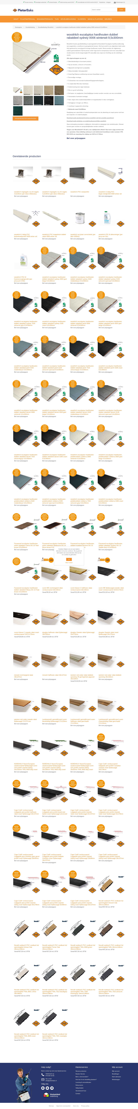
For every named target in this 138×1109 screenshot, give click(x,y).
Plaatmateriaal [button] (27, 19)
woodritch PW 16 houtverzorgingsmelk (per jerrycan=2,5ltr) (23, 279)
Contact (78, 1093)
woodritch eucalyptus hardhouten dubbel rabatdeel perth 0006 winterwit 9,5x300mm (82, 323)
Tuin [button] (57, 19)
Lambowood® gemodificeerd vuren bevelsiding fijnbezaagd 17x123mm (54, 720)
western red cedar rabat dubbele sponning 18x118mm (110, 676)
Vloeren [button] (82, 19)
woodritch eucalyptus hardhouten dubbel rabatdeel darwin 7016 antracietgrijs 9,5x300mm (25, 456)
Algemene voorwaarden (63, 1106)
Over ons (76, 1106)
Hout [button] (16, 19)
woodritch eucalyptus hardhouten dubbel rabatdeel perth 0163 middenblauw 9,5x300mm (25, 368)
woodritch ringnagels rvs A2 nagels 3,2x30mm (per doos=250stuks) (54, 193)
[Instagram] (47, 1088)
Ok (69, 559)
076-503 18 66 (50, 1075)
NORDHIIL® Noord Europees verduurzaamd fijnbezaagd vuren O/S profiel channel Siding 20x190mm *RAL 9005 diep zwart (54, 766)
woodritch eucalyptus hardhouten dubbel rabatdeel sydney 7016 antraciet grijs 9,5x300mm (25, 323)
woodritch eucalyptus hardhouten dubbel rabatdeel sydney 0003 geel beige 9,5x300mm (54, 279)
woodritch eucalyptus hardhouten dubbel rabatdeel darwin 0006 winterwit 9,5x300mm (25, 412)
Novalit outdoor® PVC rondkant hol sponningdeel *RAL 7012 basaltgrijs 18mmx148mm (54, 991)
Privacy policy (85, 1106)
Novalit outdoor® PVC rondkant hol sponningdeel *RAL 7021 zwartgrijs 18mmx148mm (54, 1036)
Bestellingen (115, 1074)
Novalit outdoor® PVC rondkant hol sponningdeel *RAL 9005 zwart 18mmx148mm (26, 1036)
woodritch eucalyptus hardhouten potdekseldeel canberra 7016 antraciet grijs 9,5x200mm (82, 501)
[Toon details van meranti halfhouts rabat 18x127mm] (54, 658)
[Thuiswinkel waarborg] (53, 1094)
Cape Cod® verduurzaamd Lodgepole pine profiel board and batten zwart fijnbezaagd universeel (54, 812)
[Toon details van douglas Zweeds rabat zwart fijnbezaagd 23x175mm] (111, 616)
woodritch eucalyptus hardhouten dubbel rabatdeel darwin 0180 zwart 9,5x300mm (54, 456)
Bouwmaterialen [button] (45, 19)
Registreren (102, 2)
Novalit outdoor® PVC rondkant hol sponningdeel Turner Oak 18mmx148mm (54, 947)
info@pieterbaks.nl (51, 1080)
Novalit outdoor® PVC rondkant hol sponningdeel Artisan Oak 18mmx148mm (26, 947)
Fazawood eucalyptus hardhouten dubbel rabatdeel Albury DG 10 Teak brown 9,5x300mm (26, 590)
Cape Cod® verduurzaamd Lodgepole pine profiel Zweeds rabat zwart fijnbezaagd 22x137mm (83, 812)
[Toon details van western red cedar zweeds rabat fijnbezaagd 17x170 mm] (26, 703)
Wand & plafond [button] (95, 19)
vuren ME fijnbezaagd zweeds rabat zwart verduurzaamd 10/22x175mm (111, 589)
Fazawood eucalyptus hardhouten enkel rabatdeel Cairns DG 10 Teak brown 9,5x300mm (26, 545)
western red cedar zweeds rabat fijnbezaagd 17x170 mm (25, 720)
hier (114, 129)
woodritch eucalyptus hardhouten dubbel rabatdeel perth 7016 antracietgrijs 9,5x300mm (82, 368)
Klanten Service (80, 1074)
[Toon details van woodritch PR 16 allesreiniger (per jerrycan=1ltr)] (111, 218)
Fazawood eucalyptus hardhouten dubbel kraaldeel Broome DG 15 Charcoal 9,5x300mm (82, 545)
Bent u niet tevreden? (82, 1076)
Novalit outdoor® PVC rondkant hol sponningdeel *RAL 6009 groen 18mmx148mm (83, 947)
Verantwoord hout (81, 1090)
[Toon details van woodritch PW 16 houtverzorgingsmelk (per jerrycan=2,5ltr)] (26, 260)
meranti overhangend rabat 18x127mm (23, 676)
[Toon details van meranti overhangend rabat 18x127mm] (26, 658)
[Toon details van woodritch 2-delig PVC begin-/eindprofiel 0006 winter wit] (111, 175)
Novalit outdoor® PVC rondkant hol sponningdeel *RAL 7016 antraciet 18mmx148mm (111, 991)
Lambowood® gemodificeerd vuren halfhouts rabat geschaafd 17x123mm (83, 721)
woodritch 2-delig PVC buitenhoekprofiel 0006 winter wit (25, 235)
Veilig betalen (79, 1088)
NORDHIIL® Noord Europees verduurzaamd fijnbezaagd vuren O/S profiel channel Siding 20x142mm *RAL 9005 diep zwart (25, 766)
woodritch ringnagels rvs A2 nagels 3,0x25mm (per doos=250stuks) (26, 193)
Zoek (121, 9)
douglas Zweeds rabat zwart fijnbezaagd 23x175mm (108, 633)
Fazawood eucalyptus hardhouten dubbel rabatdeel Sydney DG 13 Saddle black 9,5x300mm (110, 545)
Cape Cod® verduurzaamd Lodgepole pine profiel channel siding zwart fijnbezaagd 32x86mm (54, 903)
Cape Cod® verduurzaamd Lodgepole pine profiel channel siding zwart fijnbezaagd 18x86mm (83, 856)
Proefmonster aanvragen (25, 118)
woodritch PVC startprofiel (80, 192)
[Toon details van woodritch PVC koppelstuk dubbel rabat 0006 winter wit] (54, 218)
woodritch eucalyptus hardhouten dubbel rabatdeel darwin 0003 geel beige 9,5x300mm (54, 412)
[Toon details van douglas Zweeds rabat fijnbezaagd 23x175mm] (83, 616)
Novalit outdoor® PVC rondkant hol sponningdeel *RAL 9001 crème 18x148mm (26, 991)
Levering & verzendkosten (83, 1082)
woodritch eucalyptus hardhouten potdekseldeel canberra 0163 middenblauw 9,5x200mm (25, 501)
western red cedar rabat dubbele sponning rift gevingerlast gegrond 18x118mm (82, 677)
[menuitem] (16, 19)
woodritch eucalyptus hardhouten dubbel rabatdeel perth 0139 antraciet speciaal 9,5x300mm (53, 368)
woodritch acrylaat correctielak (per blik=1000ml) (83, 235)
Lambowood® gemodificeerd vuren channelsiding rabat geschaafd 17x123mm (111, 721)
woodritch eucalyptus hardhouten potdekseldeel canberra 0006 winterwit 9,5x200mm (82, 456)
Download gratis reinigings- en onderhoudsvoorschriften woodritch (86, 121)
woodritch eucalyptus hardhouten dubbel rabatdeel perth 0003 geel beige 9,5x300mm (110, 323)
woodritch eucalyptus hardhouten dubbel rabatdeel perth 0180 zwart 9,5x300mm (110, 368)
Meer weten (69, 562)
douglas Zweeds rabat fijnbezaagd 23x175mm (82, 633)
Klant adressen (116, 1076)
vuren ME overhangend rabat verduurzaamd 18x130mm (52, 589)
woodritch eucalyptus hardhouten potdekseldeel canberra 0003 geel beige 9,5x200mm (110, 456)
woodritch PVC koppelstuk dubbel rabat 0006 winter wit (54, 235)
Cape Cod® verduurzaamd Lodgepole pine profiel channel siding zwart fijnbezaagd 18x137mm (111, 856)
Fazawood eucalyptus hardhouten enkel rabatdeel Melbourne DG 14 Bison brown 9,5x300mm (54, 545)
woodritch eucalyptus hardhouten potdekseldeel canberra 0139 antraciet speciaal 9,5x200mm (53, 501)
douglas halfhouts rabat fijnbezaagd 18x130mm (54, 633)
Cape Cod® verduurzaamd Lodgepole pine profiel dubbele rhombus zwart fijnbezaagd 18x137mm (53, 857)
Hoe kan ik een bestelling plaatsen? (86, 1079)
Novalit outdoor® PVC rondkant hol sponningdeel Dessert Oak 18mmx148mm (111, 903)
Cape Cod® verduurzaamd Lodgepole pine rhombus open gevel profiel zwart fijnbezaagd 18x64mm (26, 856)
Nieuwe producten (81, 1071)
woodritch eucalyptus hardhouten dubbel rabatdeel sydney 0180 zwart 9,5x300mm (53, 323)
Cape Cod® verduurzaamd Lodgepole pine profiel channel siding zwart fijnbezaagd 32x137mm (83, 903)
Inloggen (108, 2)
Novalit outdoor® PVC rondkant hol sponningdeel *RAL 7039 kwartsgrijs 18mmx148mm (83, 991)
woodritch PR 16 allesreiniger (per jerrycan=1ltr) (111, 235)
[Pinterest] (52, 1088)
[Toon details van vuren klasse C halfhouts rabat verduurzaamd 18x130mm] (83, 571)
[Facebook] (43, 1088)
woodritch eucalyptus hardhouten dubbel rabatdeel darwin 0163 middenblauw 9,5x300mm (82, 412)
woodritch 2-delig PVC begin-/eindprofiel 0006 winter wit (110, 193)
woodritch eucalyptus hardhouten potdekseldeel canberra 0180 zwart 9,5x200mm (111, 501)
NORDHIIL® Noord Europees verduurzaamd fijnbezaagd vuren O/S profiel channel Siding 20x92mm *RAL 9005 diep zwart (82, 766)
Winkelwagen (116, 1079)
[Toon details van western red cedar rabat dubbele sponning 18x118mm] (111, 658)
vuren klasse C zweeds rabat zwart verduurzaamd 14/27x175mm (26, 633)
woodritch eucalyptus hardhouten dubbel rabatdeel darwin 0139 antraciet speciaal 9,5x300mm (110, 412)
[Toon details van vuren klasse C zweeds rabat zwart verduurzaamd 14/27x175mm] (26, 616)
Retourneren (79, 1085)
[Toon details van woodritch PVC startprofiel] (83, 175)
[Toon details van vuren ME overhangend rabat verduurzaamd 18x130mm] (54, 571)
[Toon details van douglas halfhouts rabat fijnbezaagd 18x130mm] (54, 616)
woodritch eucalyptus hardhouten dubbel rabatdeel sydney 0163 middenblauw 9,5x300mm (82, 279)
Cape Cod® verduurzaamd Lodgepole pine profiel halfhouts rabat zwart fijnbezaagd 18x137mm (26, 812)
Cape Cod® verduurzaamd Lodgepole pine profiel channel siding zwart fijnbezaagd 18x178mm (26, 903)
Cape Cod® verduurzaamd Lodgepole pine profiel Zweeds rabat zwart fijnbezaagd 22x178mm (111, 812)
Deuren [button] (108, 19)
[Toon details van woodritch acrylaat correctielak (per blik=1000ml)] (83, 218)
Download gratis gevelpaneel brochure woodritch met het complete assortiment (90, 118)
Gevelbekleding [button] (68, 19)
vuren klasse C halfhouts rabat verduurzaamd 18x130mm (81, 589)
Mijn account (116, 1071)
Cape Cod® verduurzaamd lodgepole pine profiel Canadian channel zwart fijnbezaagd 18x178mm (110, 766)
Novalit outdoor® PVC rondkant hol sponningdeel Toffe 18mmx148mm (111, 946)
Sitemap (51, 1106)
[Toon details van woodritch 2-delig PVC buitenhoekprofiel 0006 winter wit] (26, 218)
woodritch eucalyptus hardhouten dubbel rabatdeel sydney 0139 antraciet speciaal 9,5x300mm (110, 279)
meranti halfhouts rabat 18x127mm (54, 675)
